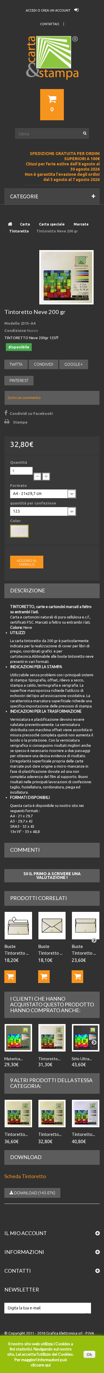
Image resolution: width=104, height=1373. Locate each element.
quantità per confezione (33, 503)
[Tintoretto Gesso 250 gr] (86, 1113)
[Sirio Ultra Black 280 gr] (86, 1038)
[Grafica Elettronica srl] (52, 68)
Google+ (73, 364)
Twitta (16, 364)
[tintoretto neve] (19, 531)
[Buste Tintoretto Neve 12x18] (52, 926)
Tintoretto (19, 231)
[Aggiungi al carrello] (10, 976)
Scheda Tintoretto (25, 1176)
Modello (12, 323)
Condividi (43, 364)
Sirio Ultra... (82, 1058)
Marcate (81, 224)
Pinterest (19, 380)
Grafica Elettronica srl (64, 1333)
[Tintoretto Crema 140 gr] (18, 1113)
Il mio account (25, 1233)
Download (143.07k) (34, 1193)
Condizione (15, 330)
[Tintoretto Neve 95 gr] (52, 1038)
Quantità (18, 462)
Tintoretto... (49, 1058)
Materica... (13, 1058)
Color (16, 521)
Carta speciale (52, 224)
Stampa (20, 422)
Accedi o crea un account (48, 10)
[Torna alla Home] (10, 224)
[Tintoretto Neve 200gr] (66, 277)
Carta (25, 224)
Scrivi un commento (24, 398)
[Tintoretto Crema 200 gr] (52, 1113)
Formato (19, 485)
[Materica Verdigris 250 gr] (18, 1038)
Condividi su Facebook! (31, 413)
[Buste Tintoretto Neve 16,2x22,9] (86, 926)
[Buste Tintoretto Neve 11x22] (18, 926)
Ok (89, 1354)
